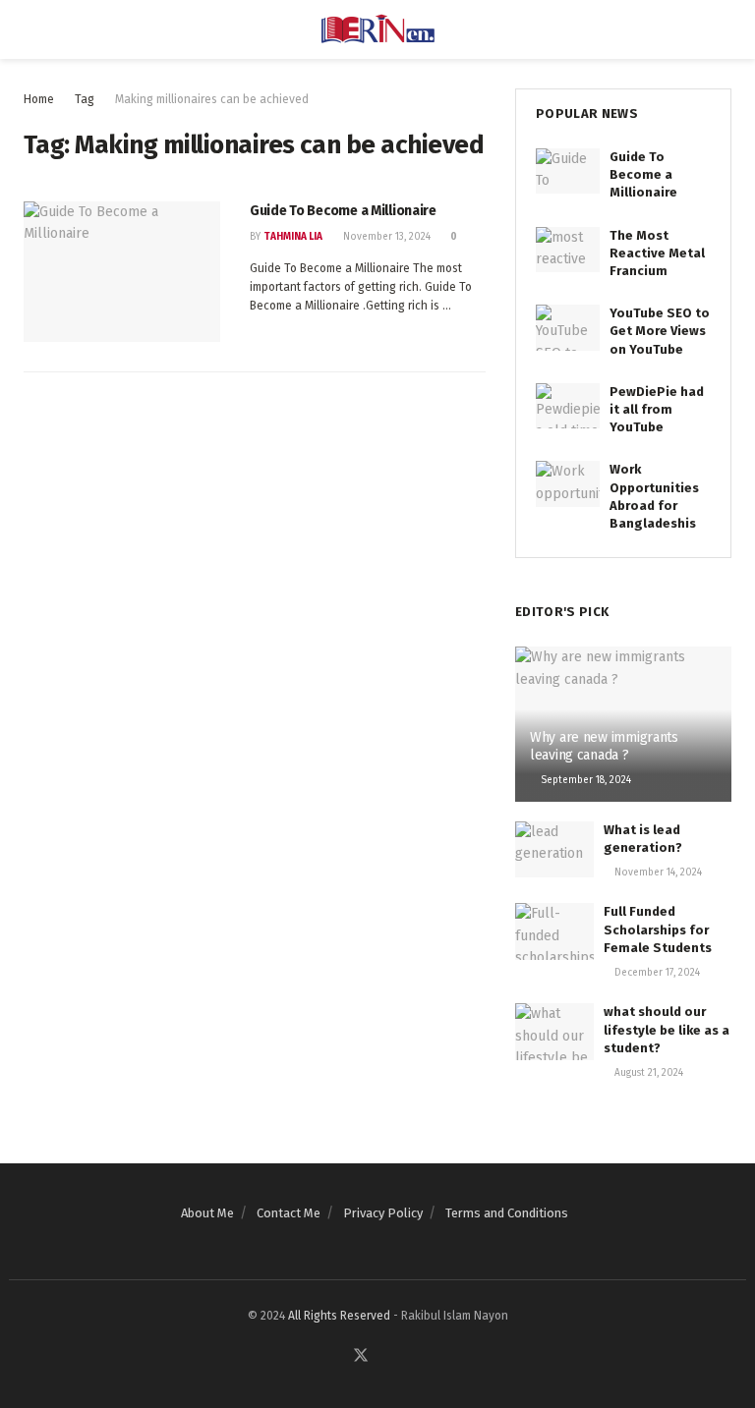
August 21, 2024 (647, 1073)
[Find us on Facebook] (336, 1357)
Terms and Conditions (506, 1213)
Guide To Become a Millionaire (343, 210)
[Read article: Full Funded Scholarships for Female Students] (554, 931)
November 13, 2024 (385, 237)
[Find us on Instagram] (408, 1357)
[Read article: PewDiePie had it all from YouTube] (568, 405)
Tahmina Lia (292, 237)
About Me (207, 1213)
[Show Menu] (32, 29)
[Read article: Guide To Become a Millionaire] (122, 271)
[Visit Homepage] (378, 29)
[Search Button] (723, 29)
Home (39, 99)
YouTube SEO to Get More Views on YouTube (660, 331)
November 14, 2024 (656, 872)
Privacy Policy (383, 1213)
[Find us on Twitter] (361, 1356)
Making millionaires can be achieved (212, 99)
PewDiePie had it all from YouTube (657, 409)
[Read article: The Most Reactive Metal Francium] (568, 249)
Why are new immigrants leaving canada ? (604, 746)
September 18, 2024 (584, 780)
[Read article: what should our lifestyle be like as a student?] (554, 1031)
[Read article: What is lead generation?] (554, 849)
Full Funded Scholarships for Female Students (658, 929)
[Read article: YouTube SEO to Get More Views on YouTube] (568, 327)
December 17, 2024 (655, 973)
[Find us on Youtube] (385, 1357)
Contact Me (288, 1213)
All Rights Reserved (339, 1316)
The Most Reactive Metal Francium (657, 253)
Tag (84, 99)
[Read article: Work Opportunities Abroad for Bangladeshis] (568, 483)
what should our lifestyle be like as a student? (666, 1029)
